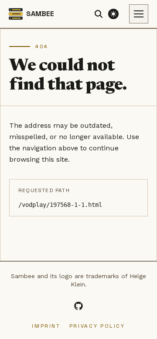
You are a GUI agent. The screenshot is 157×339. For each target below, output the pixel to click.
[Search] (98, 14)
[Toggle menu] (138, 13)
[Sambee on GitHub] (78, 306)
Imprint (46, 326)
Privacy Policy (97, 326)
